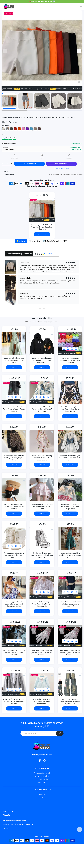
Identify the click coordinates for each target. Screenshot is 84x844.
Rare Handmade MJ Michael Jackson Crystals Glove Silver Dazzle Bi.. (42, 652)
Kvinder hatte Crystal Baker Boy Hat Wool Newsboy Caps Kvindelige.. (13, 506)
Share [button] (5, 171)
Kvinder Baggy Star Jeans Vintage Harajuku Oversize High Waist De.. (70, 701)
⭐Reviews (20, 241)
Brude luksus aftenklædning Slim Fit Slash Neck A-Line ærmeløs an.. (42, 458)
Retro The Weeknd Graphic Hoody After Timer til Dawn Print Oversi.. (42, 360)
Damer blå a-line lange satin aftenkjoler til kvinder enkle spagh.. (14, 360)
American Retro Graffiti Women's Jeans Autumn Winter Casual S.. (14, 409)
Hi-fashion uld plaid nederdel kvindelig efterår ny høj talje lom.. (13, 458)
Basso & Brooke (44, 836)
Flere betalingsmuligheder (61, 168)
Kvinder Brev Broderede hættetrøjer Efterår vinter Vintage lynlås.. (70, 506)
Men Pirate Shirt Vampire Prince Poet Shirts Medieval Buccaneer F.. (42, 604)
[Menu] (81, 6)
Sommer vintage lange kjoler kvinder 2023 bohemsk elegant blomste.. (70, 555)
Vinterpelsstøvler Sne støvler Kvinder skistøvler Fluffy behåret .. (14, 555)
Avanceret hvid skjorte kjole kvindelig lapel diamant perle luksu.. (70, 458)
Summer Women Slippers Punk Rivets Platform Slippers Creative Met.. (14, 652)
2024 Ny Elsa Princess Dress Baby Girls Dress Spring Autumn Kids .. (42, 701)
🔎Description (34, 241)
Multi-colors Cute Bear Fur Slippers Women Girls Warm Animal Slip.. (70, 360)
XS (14, 138)
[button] (79, 50)
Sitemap (6, 828)
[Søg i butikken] (77, 6)
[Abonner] (60, 733)
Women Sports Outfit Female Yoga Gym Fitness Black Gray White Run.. (42, 227)
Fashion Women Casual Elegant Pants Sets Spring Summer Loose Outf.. (70, 604)
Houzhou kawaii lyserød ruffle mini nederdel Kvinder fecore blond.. (42, 506)
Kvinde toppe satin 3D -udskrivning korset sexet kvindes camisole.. (14, 604)
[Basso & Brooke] (9, 6)
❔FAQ (65, 241)
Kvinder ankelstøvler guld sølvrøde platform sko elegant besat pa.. (42, 555)
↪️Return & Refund (51, 241)
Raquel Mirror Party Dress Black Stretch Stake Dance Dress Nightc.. (69, 409)
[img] (39, 254)
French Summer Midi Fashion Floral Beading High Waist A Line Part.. (42, 409)
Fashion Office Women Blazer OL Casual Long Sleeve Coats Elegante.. (14, 701)
